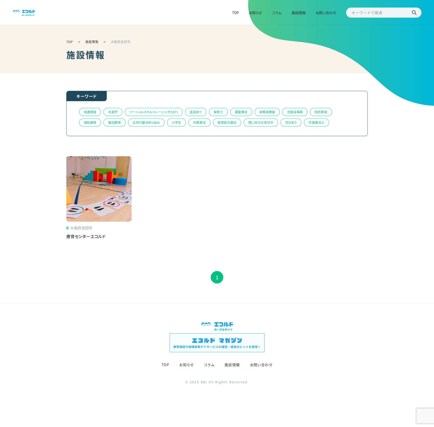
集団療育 (114, 122)
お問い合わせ (326, 12)
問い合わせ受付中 (261, 122)
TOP (235, 12)
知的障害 (321, 112)
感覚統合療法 (227, 122)
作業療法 (199, 122)
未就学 (113, 112)
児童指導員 (295, 112)
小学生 (176, 122)
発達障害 (90, 112)
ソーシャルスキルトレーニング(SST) (154, 112)
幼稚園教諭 (267, 112)
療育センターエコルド (86, 236)
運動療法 (241, 112)
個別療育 (90, 122)
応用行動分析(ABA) (146, 122)
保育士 (218, 112)
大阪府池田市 (81, 227)
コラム (277, 12)
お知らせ (255, 12)
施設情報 (299, 12)
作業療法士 (316, 122)
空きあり (291, 122)
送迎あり (196, 112)
